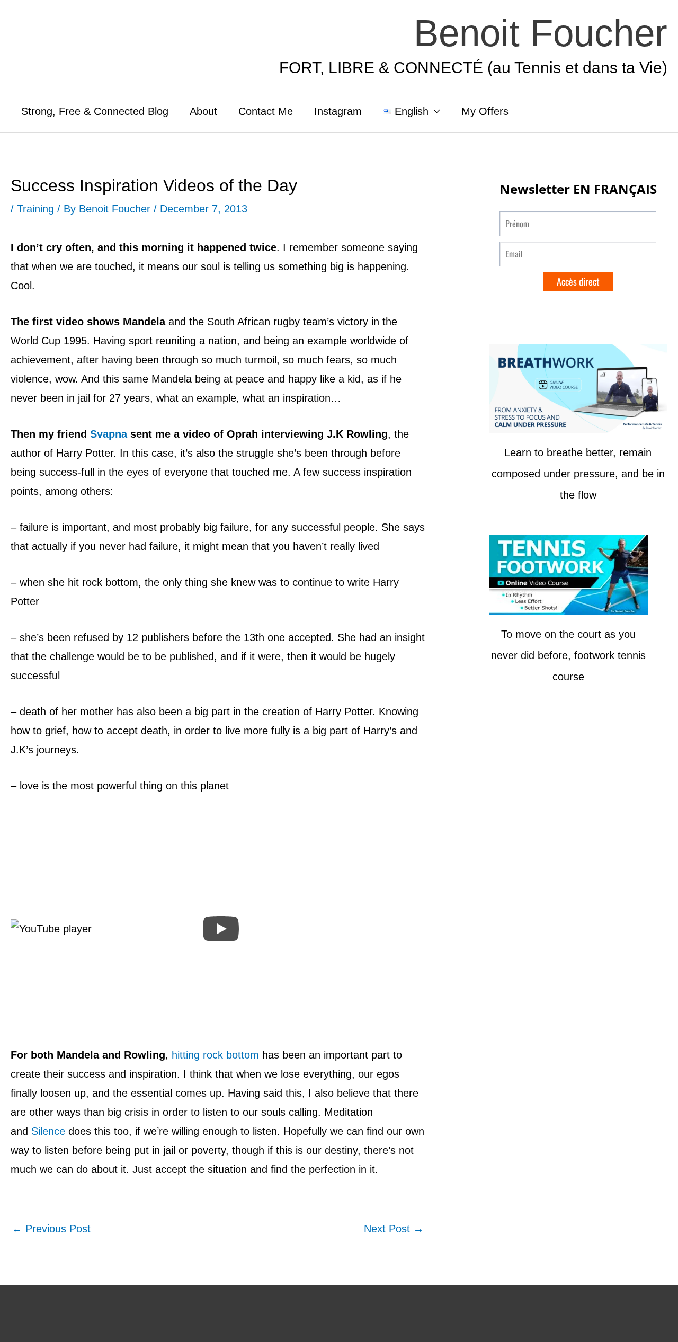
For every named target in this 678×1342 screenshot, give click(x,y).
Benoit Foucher (540, 33)
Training (35, 209)
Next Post (394, 1228)
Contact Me (265, 111)
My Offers (484, 111)
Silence (48, 1131)
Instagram (338, 111)
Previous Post (51, 1228)
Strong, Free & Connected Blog (94, 111)
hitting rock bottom (215, 1055)
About (203, 111)
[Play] (221, 928)
